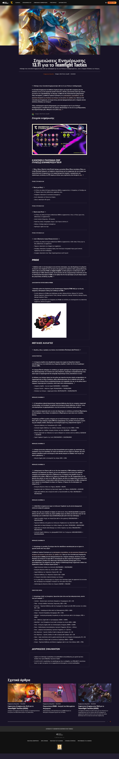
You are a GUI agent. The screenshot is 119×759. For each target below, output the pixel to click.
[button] (49, 74)
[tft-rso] (12, 3)
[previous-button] (107, 721)
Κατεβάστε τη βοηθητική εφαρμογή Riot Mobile (59, 728)
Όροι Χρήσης (44, 740)
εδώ (60, 109)
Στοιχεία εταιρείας (70, 740)
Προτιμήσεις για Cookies (85, 740)
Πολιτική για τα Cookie (56, 740)
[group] (59, 701)
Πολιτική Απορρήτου (33, 740)
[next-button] (110, 721)
